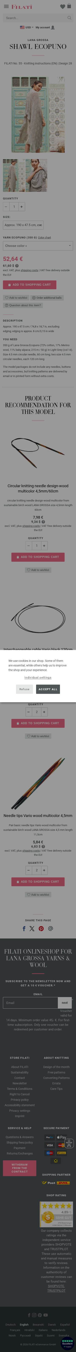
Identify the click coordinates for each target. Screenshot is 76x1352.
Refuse (24, 689)
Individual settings (38, 677)
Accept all (48, 689)
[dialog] (38, 676)
